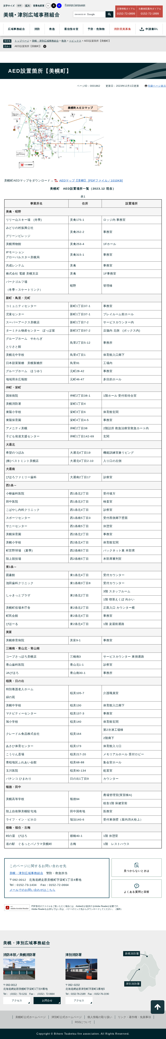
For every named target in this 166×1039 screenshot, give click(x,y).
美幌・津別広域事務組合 (45, 40)
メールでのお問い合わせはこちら (33, 890)
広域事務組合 (16, 29)
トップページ (22, 40)
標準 (19, 6)
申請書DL (152, 29)
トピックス (75, 40)
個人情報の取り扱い (99, 1017)
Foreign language (75, 5)
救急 (52, 29)
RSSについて (83, 1022)
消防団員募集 (122, 29)
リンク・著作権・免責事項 (134, 1017)
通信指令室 (71, 29)
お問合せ (47, 1000)
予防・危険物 (96, 29)
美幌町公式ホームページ (30, 1017)
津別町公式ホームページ (66, 1017)
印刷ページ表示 (157, 85)
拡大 (27, 5)
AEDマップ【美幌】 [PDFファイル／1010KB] (91, 180)
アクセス (17, 1000)
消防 (37, 29)
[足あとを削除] (45, 46)
